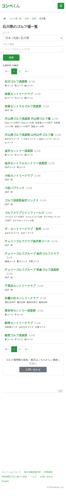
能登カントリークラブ (19, 322)
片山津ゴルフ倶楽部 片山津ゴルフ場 (28, 118)
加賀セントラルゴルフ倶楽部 (23, 106)
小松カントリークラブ (19, 175)
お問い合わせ (33, 369)
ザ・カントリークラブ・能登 (23, 228)
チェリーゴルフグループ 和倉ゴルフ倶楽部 (32, 269)
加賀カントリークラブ (19, 93)
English (5, 481)
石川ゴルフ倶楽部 (16, 81)
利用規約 (48, 472)
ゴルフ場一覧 (15, 18)
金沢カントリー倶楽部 (19, 150)
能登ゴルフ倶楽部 (16, 335)
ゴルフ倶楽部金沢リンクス (22, 200)
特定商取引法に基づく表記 (14, 476)
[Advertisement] (33, 427)
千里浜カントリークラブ (20, 285)
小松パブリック (14, 187)
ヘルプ (33, 476)
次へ (27, 71)
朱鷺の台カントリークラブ (22, 298)
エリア (6, 33)
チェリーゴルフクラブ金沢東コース (27, 241)
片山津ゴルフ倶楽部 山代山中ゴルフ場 (29, 134)
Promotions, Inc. (56, 487)
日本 (27, 18)
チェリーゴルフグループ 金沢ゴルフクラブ (32, 253)
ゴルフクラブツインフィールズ (24, 212)
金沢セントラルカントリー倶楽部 (26, 163)
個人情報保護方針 (32, 472)
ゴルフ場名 (8, 44)
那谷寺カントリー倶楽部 (20, 310)
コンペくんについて (11, 472)
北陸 (34, 18)
